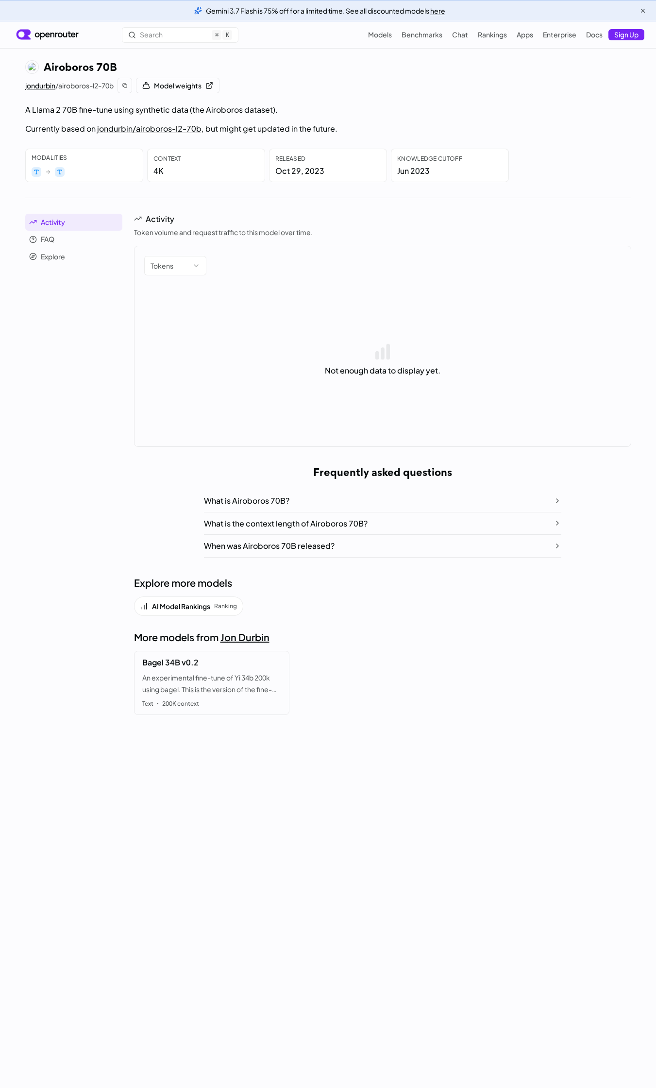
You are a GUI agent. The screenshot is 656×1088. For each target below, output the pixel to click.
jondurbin (40, 85)
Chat (460, 34)
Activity (53, 222)
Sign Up (626, 34)
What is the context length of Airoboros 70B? (286, 523)
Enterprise (559, 34)
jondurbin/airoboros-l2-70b (149, 128)
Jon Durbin (244, 637)
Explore (53, 256)
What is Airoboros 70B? (246, 500)
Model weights (178, 85)
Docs (594, 34)
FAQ (47, 239)
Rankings (492, 34)
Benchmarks (422, 34)
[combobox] (175, 265)
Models (380, 34)
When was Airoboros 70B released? (269, 546)
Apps (525, 34)
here (437, 10)
